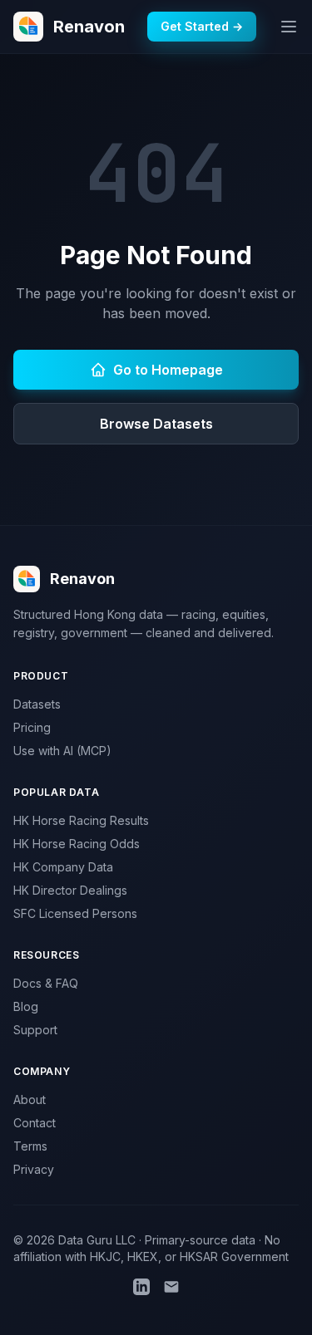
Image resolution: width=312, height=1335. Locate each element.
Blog (25, 1006)
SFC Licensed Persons (75, 913)
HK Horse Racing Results (81, 820)
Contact (34, 1123)
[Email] (171, 1287)
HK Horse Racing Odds (76, 844)
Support (35, 1030)
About (29, 1099)
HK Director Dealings (70, 890)
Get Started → (202, 26)
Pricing (32, 727)
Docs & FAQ (45, 983)
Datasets (37, 704)
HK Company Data (63, 867)
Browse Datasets (156, 423)
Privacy (33, 1169)
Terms (30, 1146)
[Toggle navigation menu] (289, 27)
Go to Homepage (168, 369)
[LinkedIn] (141, 1287)
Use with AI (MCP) (62, 751)
